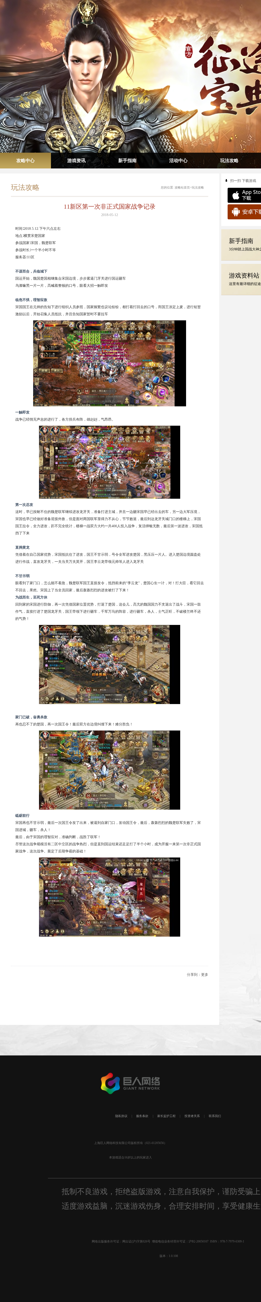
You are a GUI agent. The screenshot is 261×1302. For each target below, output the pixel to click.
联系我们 (215, 1116)
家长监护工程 (166, 1116)
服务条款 (142, 1116)
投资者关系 (192, 1116)
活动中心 (178, 160)
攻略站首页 (182, 187)
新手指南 (127, 160)
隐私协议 (121, 1116)
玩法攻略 (229, 160)
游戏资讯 (76, 160)
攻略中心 (25, 160)
